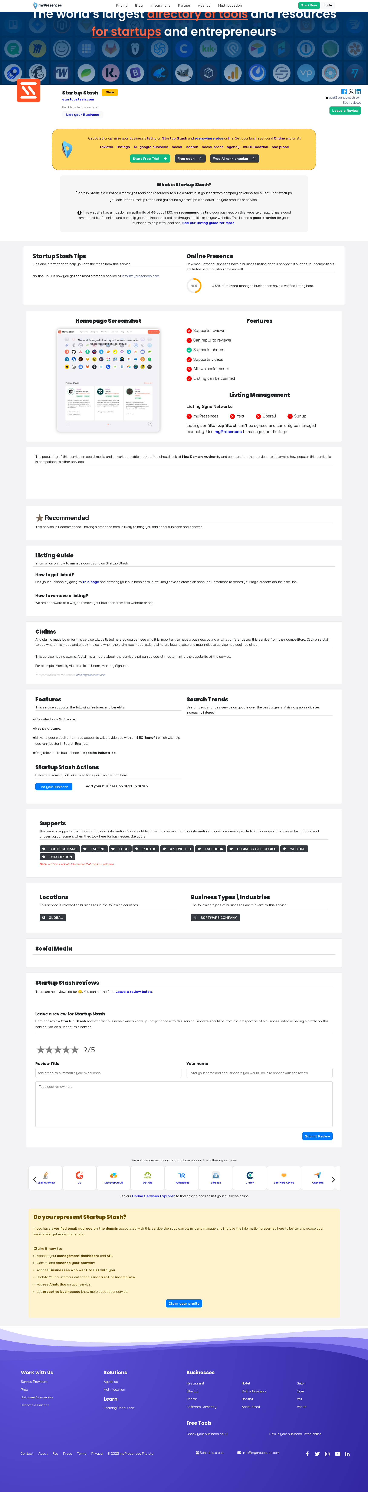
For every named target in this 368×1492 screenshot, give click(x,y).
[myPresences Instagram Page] (327, 1454)
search (192, 147)
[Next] (333, 1179)
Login (327, 5)
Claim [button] (110, 92)
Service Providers (34, 1381)
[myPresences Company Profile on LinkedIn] (347, 1454)
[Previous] (35, 1179)
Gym (300, 1391)
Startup (192, 1391)
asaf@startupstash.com (345, 97)
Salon (301, 1383)
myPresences (228, 431)
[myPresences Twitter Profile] (317, 1454)
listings (123, 147)
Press (67, 1453)
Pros (24, 1389)
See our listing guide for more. (208, 223)
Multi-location (114, 1389)
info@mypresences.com (140, 276)
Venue (301, 1407)
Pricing (122, 5)
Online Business (254, 1391)
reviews (106, 147)
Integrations (161, 5)
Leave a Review (345, 110)
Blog (139, 5)
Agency (204, 5)
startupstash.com (78, 99)
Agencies (111, 1381)
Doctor (192, 1399)
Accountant (251, 1407)
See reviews (352, 102)
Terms (81, 1453)
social (177, 147)
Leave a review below (133, 991)
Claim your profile (184, 1303)
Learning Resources (119, 1408)
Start (309, 5)
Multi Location (230, 5)
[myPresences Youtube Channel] (337, 1454)
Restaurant (195, 1383)
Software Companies (37, 1397)
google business (153, 147)
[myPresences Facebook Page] (307, 1454)
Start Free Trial (146, 158)
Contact (26, 1453)
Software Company (201, 1407)
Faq (55, 1453)
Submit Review (317, 1136)
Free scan (186, 158)
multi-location (255, 147)
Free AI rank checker (231, 158)
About (43, 1453)
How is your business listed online (295, 1434)
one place (280, 147)
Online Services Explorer (153, 1196)
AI (135, 147)
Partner (184, 5)
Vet (299, 1399)
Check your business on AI (207, 1434)
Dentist (247, 1399)
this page (91, 582)
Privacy (97, 1453)
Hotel (246, 1383)
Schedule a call (211, 1452)
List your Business (82, 114)
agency (233, 147)
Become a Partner (35, 1405)
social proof (212, 147)
